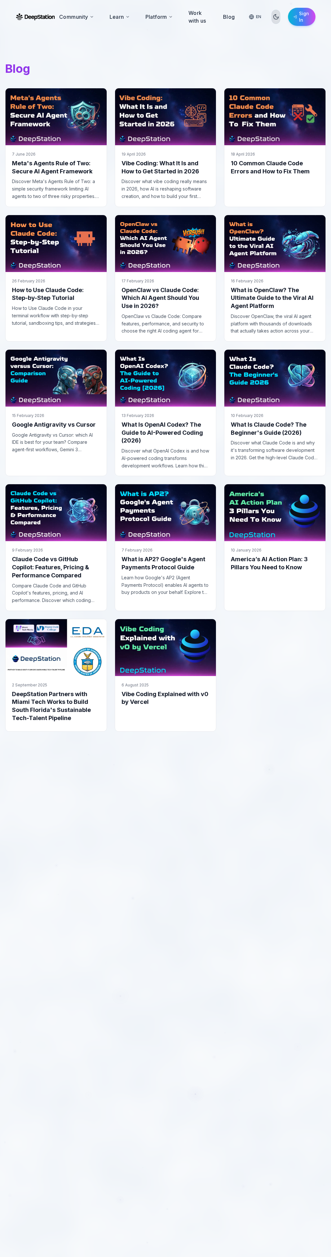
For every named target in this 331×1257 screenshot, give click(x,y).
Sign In (304, 17)
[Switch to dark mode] (276, 17)
